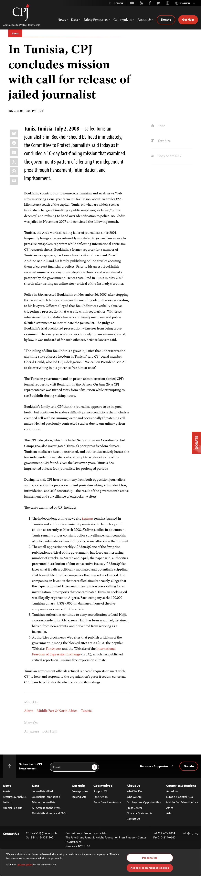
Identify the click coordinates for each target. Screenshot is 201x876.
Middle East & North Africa (57, 711)
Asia (168, 813)
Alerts (15, 33)
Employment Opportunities (144, 802)
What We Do (134, 791)
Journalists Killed (42, 791)
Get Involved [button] (122, 19)
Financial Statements (139, 813)
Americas (172, 791)
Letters (7, 802)
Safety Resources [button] (95, 19)
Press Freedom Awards (107, 802)
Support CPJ (100, 791)
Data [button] (74, 19)
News (7, 785)
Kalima (87, 519)
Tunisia (86, 711)
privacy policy (25, 865)
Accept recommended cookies (150, 867)
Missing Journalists (43, 802)
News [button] (62, 19)
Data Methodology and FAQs (49, 813)
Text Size (163, 141)
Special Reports (12, 808)
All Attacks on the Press (46, 808)
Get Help (188, 19)
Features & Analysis (14, 797)
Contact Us (133, 819)
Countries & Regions (181, 785)
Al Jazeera (31, 732)
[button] (194, 3)
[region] (100, 862)
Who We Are (134, 797)
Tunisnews (53, 649)
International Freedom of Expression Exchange (74, 652)
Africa (169, 808)
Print (161, 126)
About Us (133, 785)
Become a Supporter (154, 766)
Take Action (100, 797)
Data (35, 785)
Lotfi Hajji (49, 732)
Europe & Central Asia (179, 797)
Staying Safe (79, 797)
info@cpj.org (190, 833)
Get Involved (102, 785)
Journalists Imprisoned (46, 797)
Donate (166, 19)
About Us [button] (144, 19)
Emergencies (80, 791)
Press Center (134, 808)
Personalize (149, 857)
